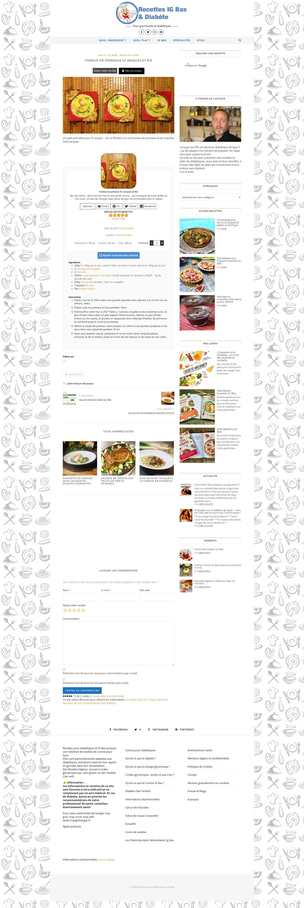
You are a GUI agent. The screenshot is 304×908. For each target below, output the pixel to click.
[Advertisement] (118, 528)
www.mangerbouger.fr (76, 820)
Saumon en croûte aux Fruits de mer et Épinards (117, 481)
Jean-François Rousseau (80, 383)
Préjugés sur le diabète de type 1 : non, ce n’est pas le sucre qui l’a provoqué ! (217, 511)
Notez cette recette (105, 70)
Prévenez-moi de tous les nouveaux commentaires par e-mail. (100, 673)
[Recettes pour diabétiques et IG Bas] (152, 18)
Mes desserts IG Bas (227, 430)
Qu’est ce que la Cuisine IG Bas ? (144, 783)
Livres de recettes (135, 832)
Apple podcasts (72, 826)
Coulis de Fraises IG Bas (208, 549)
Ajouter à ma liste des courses (120, 255)
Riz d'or (89, 285)
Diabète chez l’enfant (137, 791)
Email (104, 206)
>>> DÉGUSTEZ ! (202, 553)
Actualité (130, 823)
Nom (67, 590)
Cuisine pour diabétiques (140, 750)
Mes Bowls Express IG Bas (226, 392)
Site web (145, 590)
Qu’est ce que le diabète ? (140, 758)
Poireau (85, 282)
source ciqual (106, 859)
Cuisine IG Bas (123, 235)
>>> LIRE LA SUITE (203, 504)
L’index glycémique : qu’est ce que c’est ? (149, 774)
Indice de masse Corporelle (141, 815)
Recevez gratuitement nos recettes (208, 783)
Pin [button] (118, 206)
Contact (192, 774)
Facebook (149, 206)
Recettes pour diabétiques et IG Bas (84, 748)
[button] (111, 215)
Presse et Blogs (197, 791)
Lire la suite (187, 171)
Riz (82, 265)
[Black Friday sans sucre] (69, 398)
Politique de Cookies (200, 766)
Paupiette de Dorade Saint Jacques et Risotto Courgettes (78, 481)
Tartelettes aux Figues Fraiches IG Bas (229, 261)
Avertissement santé (76, 807)
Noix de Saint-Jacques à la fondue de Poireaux (156, 479)
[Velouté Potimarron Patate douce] (167, 398)
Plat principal (126, 228)
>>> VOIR (221, 228)
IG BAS (161, 40)
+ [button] (162, 243)
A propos (193, 799)
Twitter (132, 206)
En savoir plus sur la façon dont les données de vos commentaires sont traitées (115, 701)
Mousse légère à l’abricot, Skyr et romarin (214, 582)
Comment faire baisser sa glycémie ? (217, 484)
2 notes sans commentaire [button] (106, 696)
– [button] (151, 243)
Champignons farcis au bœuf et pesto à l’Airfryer (228, 222)
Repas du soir (129, 55)
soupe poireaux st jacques (97, 275)
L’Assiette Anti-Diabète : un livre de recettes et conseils (228, 356)
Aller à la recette (133, 70)
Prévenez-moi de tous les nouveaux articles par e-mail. (96, 683)
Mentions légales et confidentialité (208, 758)
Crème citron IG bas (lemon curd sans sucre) (217, 566)
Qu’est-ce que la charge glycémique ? (147, 766)
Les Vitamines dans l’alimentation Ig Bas (149, 840)
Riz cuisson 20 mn (74, 374)
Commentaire (71, 618)
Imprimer (87, 206)
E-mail (106, 590)
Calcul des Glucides (136, 807)
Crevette (82, 272)
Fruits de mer (108, 55)
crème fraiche (87, 288)
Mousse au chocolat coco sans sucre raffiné (229, 299)
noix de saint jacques (88, 268)
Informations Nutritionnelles (142, 799)
